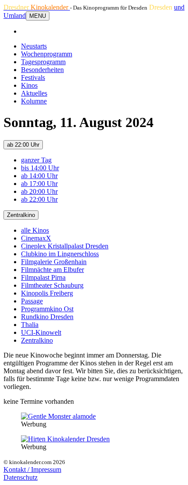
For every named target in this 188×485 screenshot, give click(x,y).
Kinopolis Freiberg (47, 293)
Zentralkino (21, 215)
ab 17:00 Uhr (39, 183)
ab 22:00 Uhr (23, 144)
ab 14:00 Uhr (39, 175)
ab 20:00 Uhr (39, 191)
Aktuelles (34, 93)
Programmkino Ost (47, 309)
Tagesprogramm (43, 61)
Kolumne (34, 101)
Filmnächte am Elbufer (52, 269)
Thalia (29, 324)
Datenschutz (20, 477)
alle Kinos (35, 230)
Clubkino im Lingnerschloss (60, 254)
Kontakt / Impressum (32, 469)
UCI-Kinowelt (41, 332)
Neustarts (34, 46)
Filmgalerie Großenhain (54, 261)
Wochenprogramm (46, 54)
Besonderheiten (42, 69)
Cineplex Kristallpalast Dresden (64, 246)
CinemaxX (36, 238)
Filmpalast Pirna (43, 277)
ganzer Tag (36, 160)
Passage (32, 301)
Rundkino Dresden (47, 316)
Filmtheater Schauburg (52, 285)
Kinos (29, 85)
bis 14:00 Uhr (40, 168)
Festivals (33, 77)
